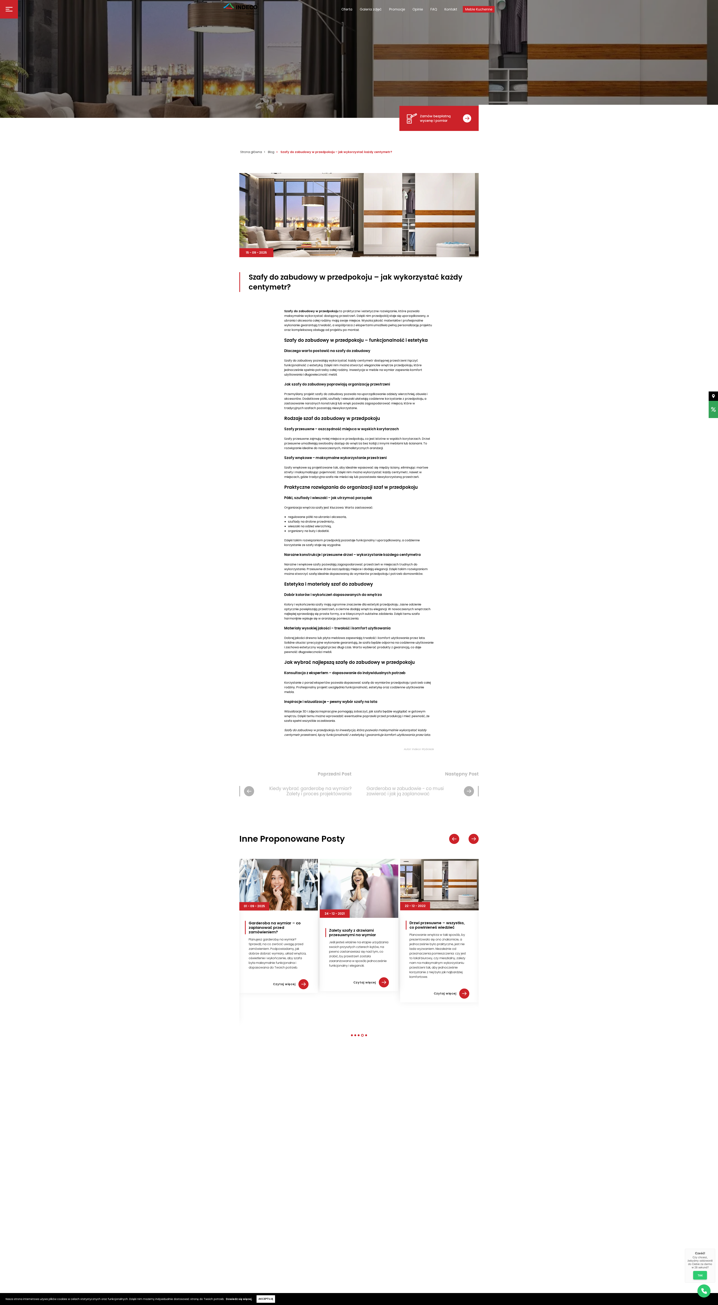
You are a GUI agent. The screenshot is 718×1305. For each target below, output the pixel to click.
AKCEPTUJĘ (265, 1299)
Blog (271, 152)
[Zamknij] (715, 1248)
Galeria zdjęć (371, 9)
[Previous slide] (454, 839)
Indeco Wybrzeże (423, 749)
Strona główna (251, 152)
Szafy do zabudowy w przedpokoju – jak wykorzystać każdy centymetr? (336, 152)
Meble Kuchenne (478, 9)
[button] (352, 1035)
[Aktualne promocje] (713, 409)
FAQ (433, 9)
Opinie (417, 9)
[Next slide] (474, 839)
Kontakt (450, 9)
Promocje (397, 9)
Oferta (346, 9)
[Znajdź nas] (713, 396)
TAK (700, 1275)
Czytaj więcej (284, 993)
